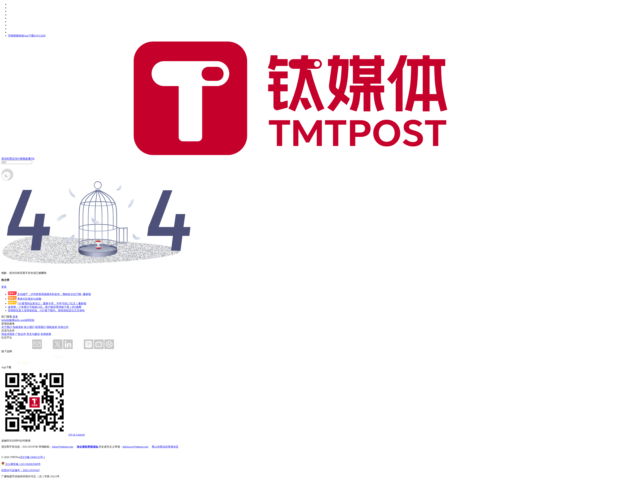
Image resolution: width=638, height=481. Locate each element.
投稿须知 (18, 327)
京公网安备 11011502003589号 (23, 464)
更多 (4, 286)
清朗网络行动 (16, 32)
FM (32, 158)
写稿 (10, 35)
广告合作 (20, 334)
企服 (10, 7)
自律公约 (63, 327)
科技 (29, 320)
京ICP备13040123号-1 (32, 457)
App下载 (29, 35)
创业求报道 (8, 334)
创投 (10, 11)
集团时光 (13, 25)
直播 (28, 158)
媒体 (10, 4)
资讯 (4, 158)
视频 (22, 158)
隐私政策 (52, 327)
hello (3, 320)
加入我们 (29, 327)
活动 (10, 18)
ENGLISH (40, 35)
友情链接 (46, 334)
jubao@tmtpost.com (62, 446)
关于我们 (6, 327)
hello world (20, 320)
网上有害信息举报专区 (165, 446)
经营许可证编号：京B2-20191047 (20, 470)
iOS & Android (76, 434)
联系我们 (40, 327)
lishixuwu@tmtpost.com (135, 446)
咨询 (10, 14)
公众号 (12, 28)
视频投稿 (18, 35)
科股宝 (11, 158)
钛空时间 (13, 21)
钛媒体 (10, 320)
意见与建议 (33, 334)
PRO (17, 158)
